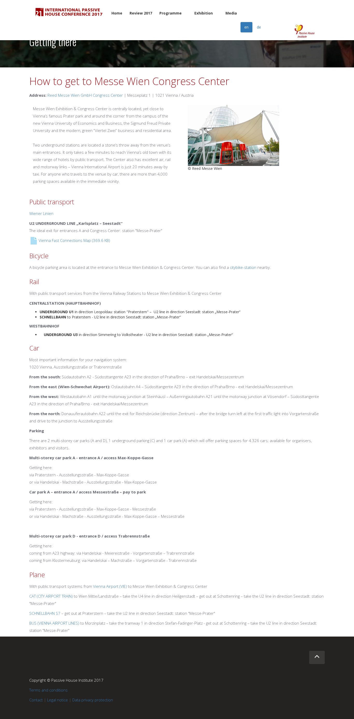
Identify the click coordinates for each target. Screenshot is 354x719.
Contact (36, 699)
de (259, 27)
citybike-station (243, 267)
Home (116, 13)
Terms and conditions (48, 690)
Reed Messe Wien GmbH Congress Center (85, 95)
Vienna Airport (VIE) (110, 586)
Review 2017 (141, 13)
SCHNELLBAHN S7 (44, 613)
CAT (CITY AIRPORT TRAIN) (51, 596)
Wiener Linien (41, 213)
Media (231, 13)
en (246, 27)
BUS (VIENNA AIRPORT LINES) (54, 623)
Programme (170, 13)
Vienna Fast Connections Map (74, 240)
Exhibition (203, 13)
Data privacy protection (92, 699)
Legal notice (57, 699)
